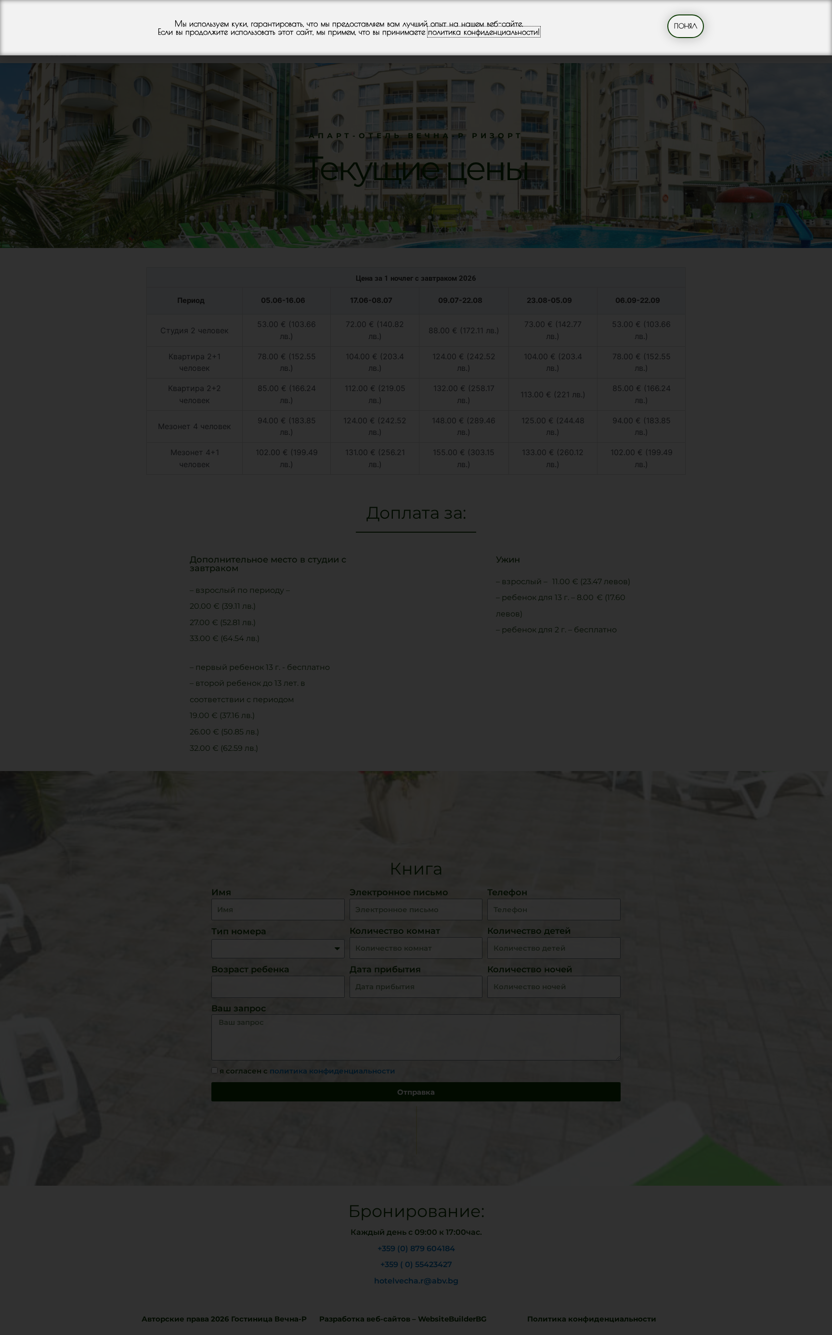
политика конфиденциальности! (484, 32)
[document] (416, 667)
